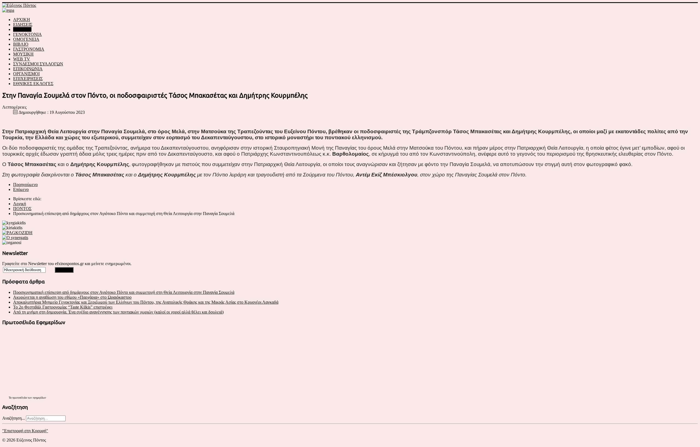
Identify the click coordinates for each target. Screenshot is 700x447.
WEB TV (21, 59)
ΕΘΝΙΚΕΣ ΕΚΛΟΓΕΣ (33, 83)
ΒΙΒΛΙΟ (20, 44)
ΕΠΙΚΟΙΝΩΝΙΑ (28, 68)
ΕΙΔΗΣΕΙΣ (22, 24)
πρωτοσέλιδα (19, 397)
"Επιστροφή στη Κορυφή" (25, 430)
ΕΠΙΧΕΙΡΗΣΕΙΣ (28, 78)
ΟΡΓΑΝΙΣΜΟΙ (26, 73)
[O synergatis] (15, 237)
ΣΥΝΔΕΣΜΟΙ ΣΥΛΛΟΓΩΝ (38, 64)
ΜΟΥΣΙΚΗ (23, 54)
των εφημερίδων (36, 397)
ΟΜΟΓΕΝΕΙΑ (26, 39)
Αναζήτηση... (13, 418)
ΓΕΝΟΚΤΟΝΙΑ (27, 34)
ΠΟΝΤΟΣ (22, 29)
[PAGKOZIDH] (17, 232)
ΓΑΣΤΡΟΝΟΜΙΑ (28, 49)
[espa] (8, 10)
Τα (10, 397)
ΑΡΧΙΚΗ (21, 19)
